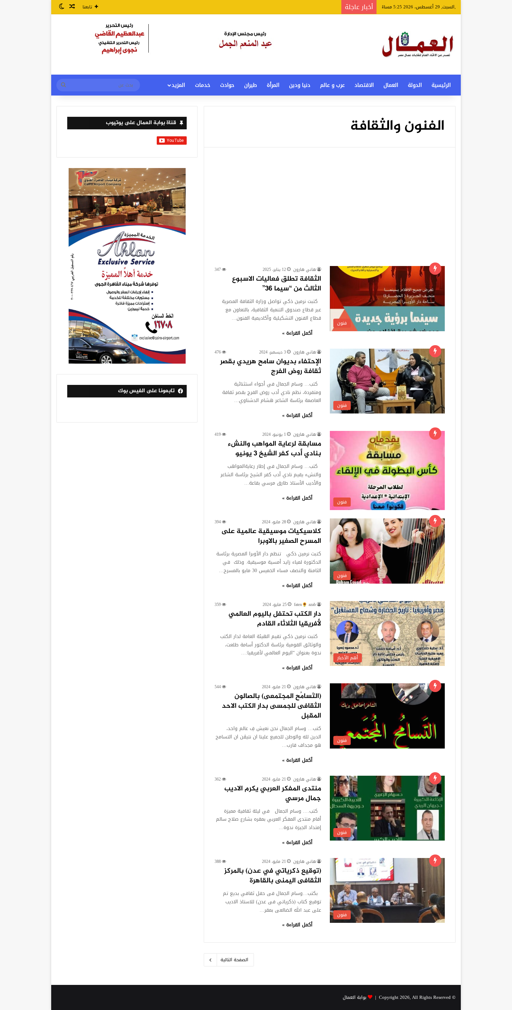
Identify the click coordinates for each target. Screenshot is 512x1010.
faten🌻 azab (305, 604)
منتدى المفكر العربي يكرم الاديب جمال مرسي (272, 793)
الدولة (415, 85)
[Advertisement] (330, 214)
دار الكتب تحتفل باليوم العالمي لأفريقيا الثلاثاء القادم (274, 619)
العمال (390, 85)
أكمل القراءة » (297, 333)
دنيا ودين (299, 85)
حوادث (227, 85)
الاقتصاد (364, 85)
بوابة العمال (354, 997)
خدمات (202, 85)
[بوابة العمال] (418, 44)
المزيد (178, 85)
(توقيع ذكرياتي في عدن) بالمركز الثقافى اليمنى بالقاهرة (272, 876)
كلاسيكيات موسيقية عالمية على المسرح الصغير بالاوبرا (271, 536)
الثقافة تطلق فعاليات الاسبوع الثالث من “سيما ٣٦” (276, 284)
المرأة (273, 85)
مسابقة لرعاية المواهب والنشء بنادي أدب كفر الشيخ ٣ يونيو (274, 449)
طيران (250, 85)
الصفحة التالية (234, 959)
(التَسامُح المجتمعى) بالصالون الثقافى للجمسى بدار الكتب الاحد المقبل (271, 706)
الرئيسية (441, 85)
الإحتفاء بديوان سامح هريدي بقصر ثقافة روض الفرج (270, 366)
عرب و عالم (332, 85)
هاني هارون (304, 269)
